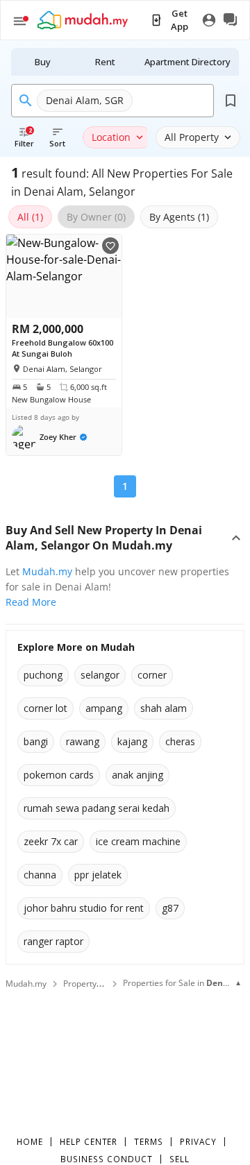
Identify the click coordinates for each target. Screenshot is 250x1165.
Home (30, 1141)
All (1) (30, 216)
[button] (50, 437)
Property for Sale (95, 983)
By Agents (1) (179, 216)
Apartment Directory (187, 62)
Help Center (89, 1141)
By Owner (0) (96, 216)
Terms (148, 1141)
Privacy (198, 1141)
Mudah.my (47, 571)
